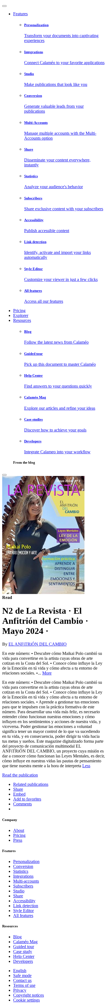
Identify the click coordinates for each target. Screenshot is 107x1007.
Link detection (25, 905)
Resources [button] (22, 320)
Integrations (23, 876)
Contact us (22, 980)
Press (17, 840)
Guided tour (23, 946)
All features (23, 915)
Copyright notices (28, 995)
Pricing (19, 310)
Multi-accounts (26, 881)
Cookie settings (26, 1000)
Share (18, 896)
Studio (18, 891)
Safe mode (22, 975)
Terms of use (24, 985)
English (19, 970)
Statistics (20, 871)
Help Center (23, 956)
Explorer (20, 315)
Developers (23, 961)
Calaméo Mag (25, 941)
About (18, 830)
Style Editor (23, 910)
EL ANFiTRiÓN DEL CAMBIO (38, 644)
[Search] (4, 475)
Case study (22, 951)
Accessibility (24, 900)
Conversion (23, 866)
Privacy (19, 990)
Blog (17, 936)
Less (86, 765)
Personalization (26, 861)
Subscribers (23, 886)
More (47, 673)
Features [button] (20, 13)
